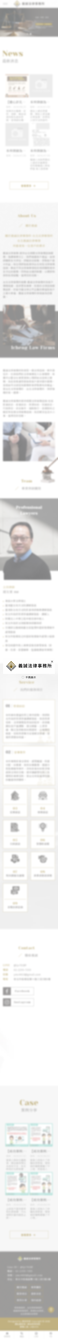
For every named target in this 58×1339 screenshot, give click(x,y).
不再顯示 (31, 677)
